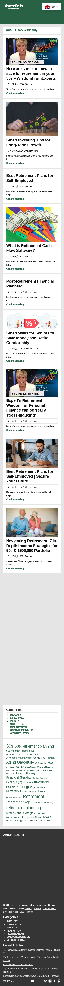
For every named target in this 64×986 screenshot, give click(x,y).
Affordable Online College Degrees (24, 754)
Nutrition (37, 908)
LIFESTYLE (17, 717)
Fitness (29, 911)
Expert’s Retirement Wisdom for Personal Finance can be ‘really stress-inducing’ (26, 407)
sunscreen (11, 821)
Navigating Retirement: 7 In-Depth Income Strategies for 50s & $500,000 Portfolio (32, 546)
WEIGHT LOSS (19, 733)
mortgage (41, 787)
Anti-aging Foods (44, 762)
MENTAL (15, 720)
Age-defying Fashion (43, 757)
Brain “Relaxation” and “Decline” (18, 964)
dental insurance (26, 770)
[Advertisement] (32, 16)
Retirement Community (42, 803)
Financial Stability (18, 777)
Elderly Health (46, 770)
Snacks (47, 817)
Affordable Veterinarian (18, 757)
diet (37, 770)
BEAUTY (15, 714)
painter (24, 792)
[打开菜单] (32, 981)
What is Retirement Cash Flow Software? (29, 248)
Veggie (20, 821)
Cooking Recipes (45, 767)
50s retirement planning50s (20, 750)
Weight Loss (44, 821)
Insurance (28, 782)
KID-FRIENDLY (13, 787)
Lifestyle (7, 911)
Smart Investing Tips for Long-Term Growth (28, 142)
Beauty (28, 908)
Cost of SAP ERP (12, 770)
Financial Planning (25, 773)
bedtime (19, 766)
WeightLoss (31, 820)
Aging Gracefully (20, 762)
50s (9, 745)
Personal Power (11, 797)
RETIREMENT (18, 727)
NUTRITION (17, 724)
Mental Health (49, 908)
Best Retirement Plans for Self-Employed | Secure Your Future (29, 476)
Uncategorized (21, 730)
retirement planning (23, 807)
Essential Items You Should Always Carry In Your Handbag (31, 975)
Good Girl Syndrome (39, 778)
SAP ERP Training (12, 817)
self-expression (27, 817)
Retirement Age (18, 802)
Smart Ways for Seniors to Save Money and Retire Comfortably (30, 338)
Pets (20, 797)
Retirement (33, 796)
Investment (41, 782)
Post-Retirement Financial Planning (30, 283)
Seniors (38, 817)
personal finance (36, 791)
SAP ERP (40, 813)
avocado (10, 767)
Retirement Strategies (20, 813)
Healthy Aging (14, 782)
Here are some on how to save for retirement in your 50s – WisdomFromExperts (31, 73)
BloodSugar (30, 767)
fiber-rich (10, 773)
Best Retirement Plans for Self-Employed (29, 178)
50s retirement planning (34, 746)
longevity (28, 787)
